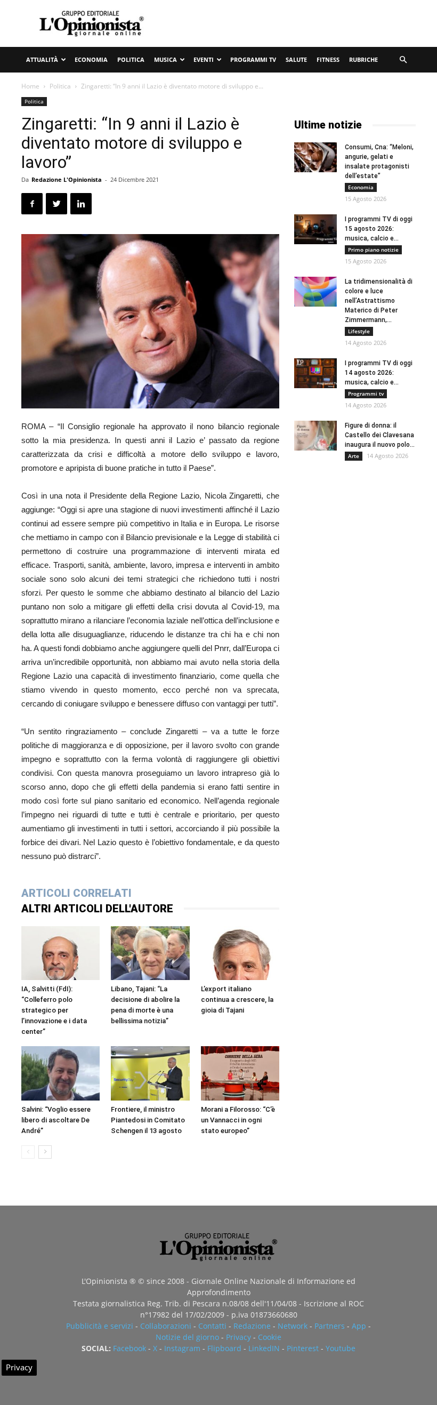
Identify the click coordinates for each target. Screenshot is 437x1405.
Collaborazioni (165, 1326)
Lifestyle (359, 331)
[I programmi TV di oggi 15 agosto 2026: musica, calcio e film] (315, 229)
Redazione (252, 1326)
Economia (91, 59)
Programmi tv (253, 59)
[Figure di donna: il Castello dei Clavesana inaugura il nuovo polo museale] (315, 436)
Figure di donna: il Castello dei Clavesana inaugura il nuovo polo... (380, 435)
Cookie (269, 1337)
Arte (353, 456)
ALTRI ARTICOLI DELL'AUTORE (97, 908)
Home (30, 86)
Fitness (328, 59)
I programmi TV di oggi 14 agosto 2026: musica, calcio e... (378, 372)
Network (292, 1326)
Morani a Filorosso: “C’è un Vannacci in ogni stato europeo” (238, 1120)
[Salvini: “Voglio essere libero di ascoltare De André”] (60, 1073)
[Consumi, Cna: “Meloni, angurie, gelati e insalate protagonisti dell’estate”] (315, 157)
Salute (296, 59)
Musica (165, 59)
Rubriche (363, 59)
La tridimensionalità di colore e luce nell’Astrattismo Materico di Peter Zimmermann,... (378, 301)
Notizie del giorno (187, 1337)
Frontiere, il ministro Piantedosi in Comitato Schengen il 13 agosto (148, 1120)
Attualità (42, 59)
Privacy (238, 1337)
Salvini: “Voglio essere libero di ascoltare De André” (56, 1120)
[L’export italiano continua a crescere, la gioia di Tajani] (240, 953)
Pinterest (303, 1348)
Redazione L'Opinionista (66, 179)
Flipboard (224, 1348)
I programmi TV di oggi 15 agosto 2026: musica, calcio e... (378, 228)
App (359, 1326)
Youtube (340, 1348)
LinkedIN (264, 1348)
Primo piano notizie (373, 249)
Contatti (212, 1326)
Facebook (129, 1348)
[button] (403, 60)
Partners (329, 1326)
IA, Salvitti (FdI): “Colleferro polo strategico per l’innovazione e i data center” (54, 1010)
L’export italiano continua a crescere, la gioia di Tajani (237, 999)
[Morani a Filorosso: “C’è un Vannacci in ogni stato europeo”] (240, 1073)
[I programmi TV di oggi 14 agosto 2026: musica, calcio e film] (315, 373)
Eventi (203, 59)
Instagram (182, 1348)
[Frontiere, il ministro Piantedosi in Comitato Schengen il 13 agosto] (150, 1073)
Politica (130, 59)
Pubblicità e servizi (99, 1326)
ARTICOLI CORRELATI (76, 893)
